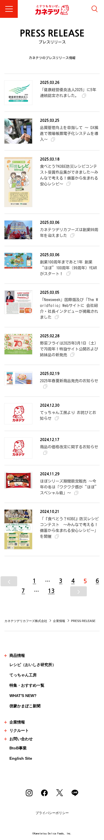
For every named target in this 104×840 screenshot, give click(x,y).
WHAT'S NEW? (23, 695)
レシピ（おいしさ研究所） (32, 664)
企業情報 (59, 621)
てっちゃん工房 (23, 675)
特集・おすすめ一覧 (26, 685)
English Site (20, 758)
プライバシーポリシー (52, 813)
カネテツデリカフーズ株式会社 (25, 621)
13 (51, 591)
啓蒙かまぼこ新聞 (24, 706)
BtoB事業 (18, 748)
